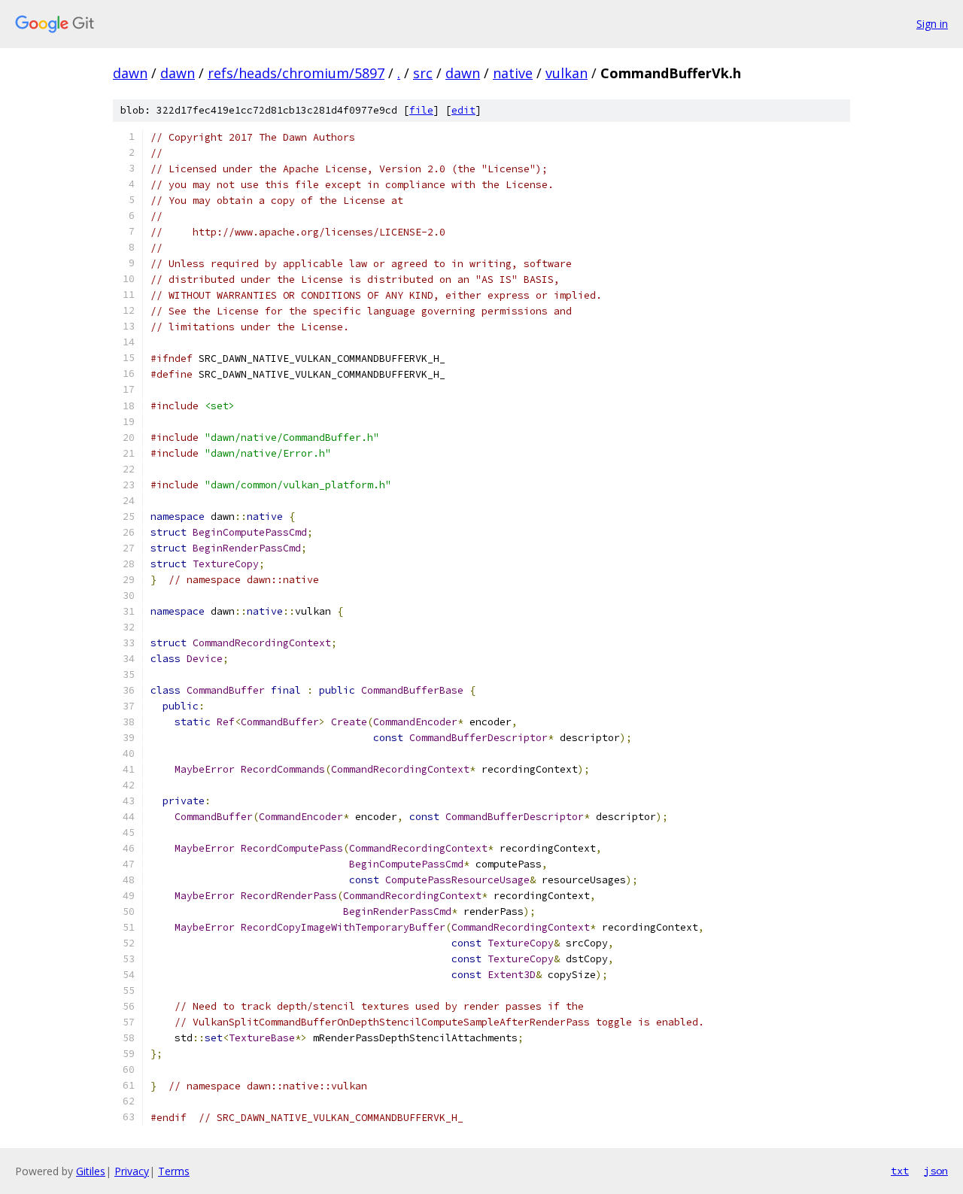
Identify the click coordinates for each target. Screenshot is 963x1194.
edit (463, 110)
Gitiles (90, 1171)
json (936, 1170)
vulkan (566, 73)
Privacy (131, 1171)
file (421, 110)
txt (900, 1170)
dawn (130, 73)
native (513, 73)
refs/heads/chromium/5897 (296, 73)
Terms (174, 1171)
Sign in (932, 24)
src (423, 73)
